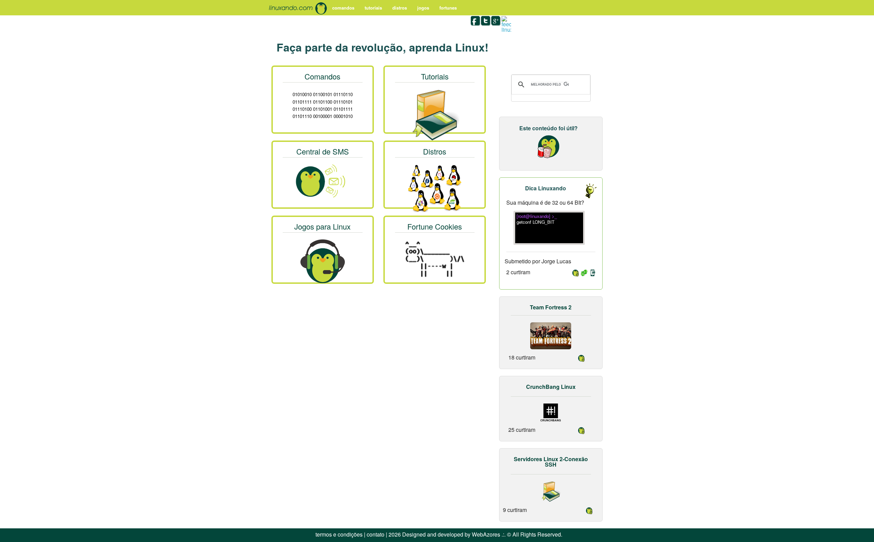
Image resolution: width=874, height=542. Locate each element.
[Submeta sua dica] (587, 190)
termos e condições (339, 534)
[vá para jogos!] (322, 261)
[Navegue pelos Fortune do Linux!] (434, 257)
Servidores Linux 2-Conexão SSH (551, 461)
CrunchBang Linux (551, 387)
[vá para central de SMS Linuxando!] (322, 179)
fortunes (448, 7)
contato (375, 534)
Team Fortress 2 (551, 307)
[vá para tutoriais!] (434, 113)
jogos (423, 7)
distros (399, 7)
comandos (343, 7)
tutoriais (373, 7)
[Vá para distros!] (434, 187)
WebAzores (486, 534)
